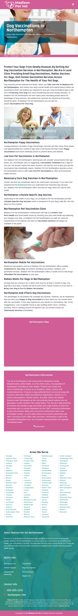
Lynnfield (27, 495)
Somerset (45, 514)
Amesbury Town (11, 461)
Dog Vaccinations (28, 568)
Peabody (45, 490)
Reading (45, 502)
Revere (44, 505)
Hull (25, 478)
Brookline (9, 487)
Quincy (44, 500)
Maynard (27, 507)
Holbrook (27, 470)
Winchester (64, 505)
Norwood (45, 485)
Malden (26, 497)
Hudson (27, 475)
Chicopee (9, 497)
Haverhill (27, 468)
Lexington (27, 485)
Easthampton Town (13, 512)
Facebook (59, 613)
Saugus (44, 509)
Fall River (9, 517)
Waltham (63, 473)
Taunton (63, 468)
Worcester (63, 512)
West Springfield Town (66, 489)
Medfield (27, 509)
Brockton (9, 485)
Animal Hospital (10, 568)
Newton (44, 475)
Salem (44, 507)
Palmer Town (46, 487)
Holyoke (27, 473)
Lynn (25, 492)
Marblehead (28, 502)
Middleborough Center (47, 457)
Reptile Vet (26, 576)
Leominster (28, 483)
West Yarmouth (65, 492)
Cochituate (10, 502)
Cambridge (10, 492)
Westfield (63, 495)
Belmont (9, 475)
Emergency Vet (10, 564)
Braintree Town (11, 483)
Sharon (44, 512)
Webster (63, 480)
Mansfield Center (30, 500)
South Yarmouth (65, 456)
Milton (44, 463)
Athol (8, 468)
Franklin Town (29, 461)
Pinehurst (45, 492)
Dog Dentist (26, 564)
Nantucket (45, 466)
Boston (8, 480)
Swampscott (64, 466)
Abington (9, 456)
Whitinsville (64, 500)
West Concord (65, 485)
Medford (27, 512)
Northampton (14, 56)
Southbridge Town (66, 458)
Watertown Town (66, 478)
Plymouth (45, 497)
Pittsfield (45, 495)
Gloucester (28, 466)
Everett (8, 514)
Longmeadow (29, 487)
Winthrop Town (65, 507)
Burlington (9, 490)
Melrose (27, 514)
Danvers (9, 505)
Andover (9, 463)
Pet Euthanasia (28, 572)
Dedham (9, 507)
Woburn (62, 509)
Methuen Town (29, 517)
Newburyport (46, 473)
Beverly (8, 478)
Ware (61, 475)
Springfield (64, 461)
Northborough (47, 483)
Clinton (8, 500)
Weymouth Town (66, 497)
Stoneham (63, 463)
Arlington (9, 466)
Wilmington (64, 502)
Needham (45, 468)
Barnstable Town (12, 473)
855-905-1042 (15, 590)
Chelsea (9, 495)
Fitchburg (27, 456)
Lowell (26, 490)
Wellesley (63, 483)
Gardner (27, 463)
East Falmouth (11, 509)
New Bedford (46, 470)
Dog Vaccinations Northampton (32, 56)
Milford (44, 461)
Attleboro (9, 470)
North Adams (46, 478)
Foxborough (28, 458)
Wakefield (63, 470)
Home (6, 56)
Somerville (45, 517)
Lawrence (27, 480)
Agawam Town (11, 458)
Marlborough (28, 505)
